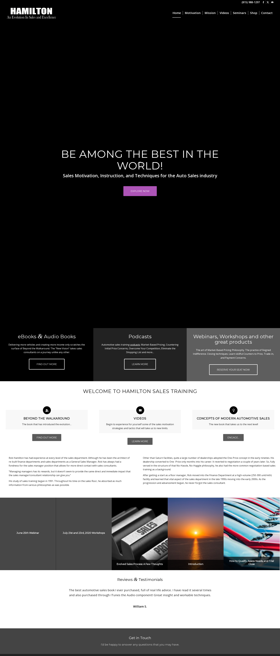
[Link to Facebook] (263, 2)
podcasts (135, 344)
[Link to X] (268, 2)
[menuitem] (177, 13)
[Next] (221, 591)
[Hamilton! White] (31, 13)
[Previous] (58, 591)
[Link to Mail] (272, 2)
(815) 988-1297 (251, 2)
